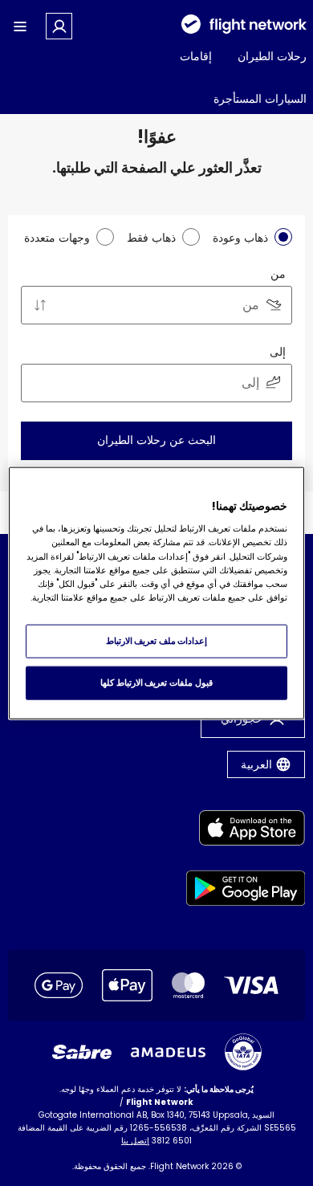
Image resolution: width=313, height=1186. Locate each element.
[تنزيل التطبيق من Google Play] (246, 890)
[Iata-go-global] (243, 1051)
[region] (157, 593)
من (278, 274)
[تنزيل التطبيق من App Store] (246, 830)
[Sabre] (82, 1052)
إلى (278, 352)
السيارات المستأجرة (260, 99)
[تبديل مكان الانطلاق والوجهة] (40, 305)
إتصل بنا (135, 1141)
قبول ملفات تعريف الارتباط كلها (156, 682)
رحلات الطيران (272, 56)
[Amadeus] (168, 1052)
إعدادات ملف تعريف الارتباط (157, 640)
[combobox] (156, 305)
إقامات (196, 56)
